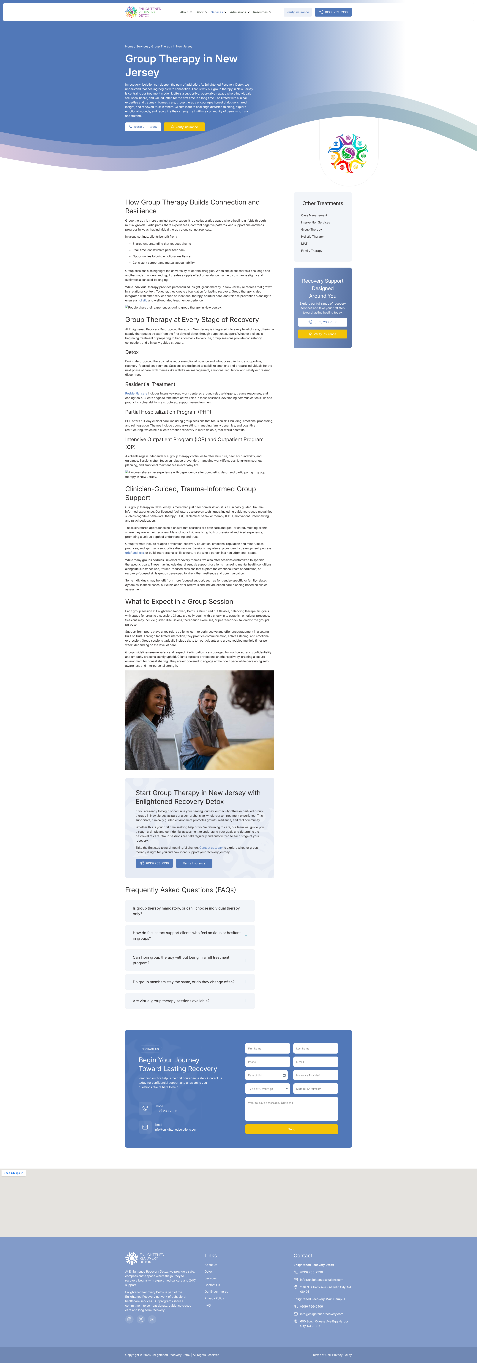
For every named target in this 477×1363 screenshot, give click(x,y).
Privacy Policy (342, 1355)
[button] (186, 12)
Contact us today (211, 847)
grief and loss (134, 553)
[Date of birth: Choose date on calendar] (284, 1075)
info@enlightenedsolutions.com (176, 1129)
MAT (304, 243)
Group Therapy (311, 229)
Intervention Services (315, 222)
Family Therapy (312, 251)
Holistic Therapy (312, 236)
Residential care (136, 393)
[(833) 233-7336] (145, 1108)
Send (291, 1129)
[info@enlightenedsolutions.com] (145, 1127)
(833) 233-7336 (165, 1111)
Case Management (314, 215)
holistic (142, 300)
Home (129, 46)
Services (142, 46)
